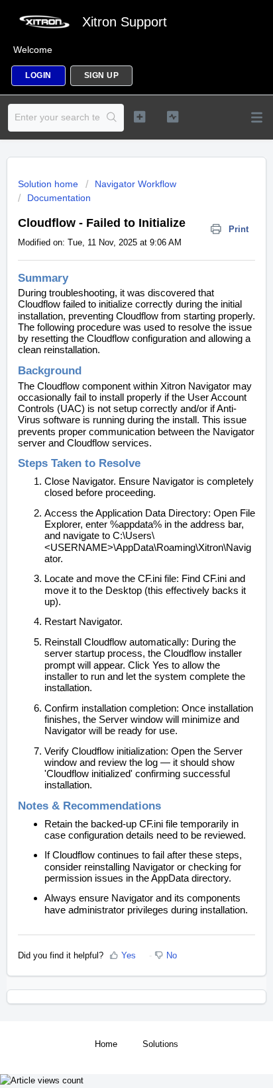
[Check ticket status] (173, 116)
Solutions (160, 1044)
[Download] (112, 542)
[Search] (111, 118)
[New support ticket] (140, 116)
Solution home (49, 184)
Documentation (59, 197)
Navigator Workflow (135, 184)
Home (106, 1044)
